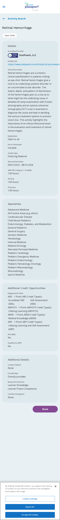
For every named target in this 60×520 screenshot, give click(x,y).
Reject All (30, 507)
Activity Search (17, 18)
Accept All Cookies (30, 514)
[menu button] (4, 6)
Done (45, 409)
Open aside (10, 35)
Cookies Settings (29, 498)
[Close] (55, 486)
